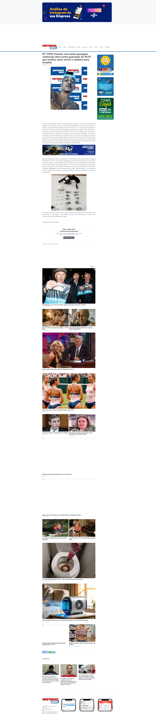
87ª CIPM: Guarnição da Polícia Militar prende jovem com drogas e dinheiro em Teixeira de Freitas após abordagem (69, 681)
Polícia (64, 47)
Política (78, 47)
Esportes (96, 47)
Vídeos (90, 47)
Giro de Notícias (71, 47)
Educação (107, 47)
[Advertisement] (78, 33)
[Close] (154, 1)
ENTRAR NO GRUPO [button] (68, 237)
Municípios (84, 47)
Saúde (101, 47)
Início (60, 47)
